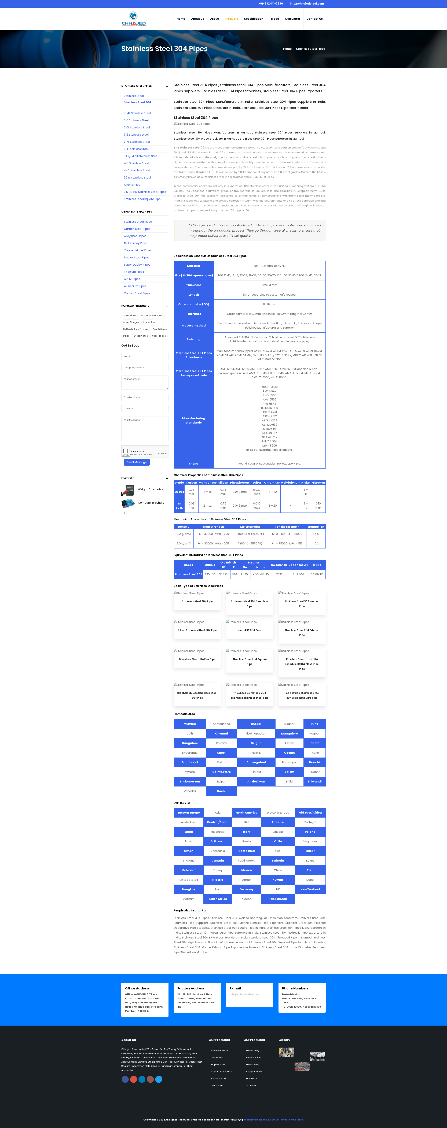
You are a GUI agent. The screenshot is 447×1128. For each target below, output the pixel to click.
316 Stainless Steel (136, 135)
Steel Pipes (129, 315)
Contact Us (314, 19)
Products (231, 19)
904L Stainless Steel (137, 178)
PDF (126, 513)
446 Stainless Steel (137, 170)
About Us (197, 19)
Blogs (275, 19)
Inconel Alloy (253, 1057)
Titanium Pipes (134, 272)
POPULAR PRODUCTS (135, 306)
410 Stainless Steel (136, 163)
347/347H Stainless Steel (141, 156)
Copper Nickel (254, 1071)
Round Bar (149, 322)
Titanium (251, 1085)
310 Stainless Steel (136, 120)
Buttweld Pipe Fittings (135, 329)
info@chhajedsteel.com (245, 994)
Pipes (126, 335)
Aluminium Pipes (135, 286)
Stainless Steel (134, 96)
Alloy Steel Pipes (135, 236)
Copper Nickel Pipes (138, 250)
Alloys (214, 19)
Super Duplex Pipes (137, 265)
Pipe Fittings (160, 329)
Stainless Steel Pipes (136, 86)
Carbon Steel (218, 1078)
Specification (253, 19)
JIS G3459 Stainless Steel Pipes (145, 192)
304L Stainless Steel (137, 113)
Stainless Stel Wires (151, 315)
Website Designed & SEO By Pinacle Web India (273, 1119)
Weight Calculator (150, 489)
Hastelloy (251, 1078)
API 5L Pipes (132, 279)
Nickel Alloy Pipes (136, 243)
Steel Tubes (159, 335)
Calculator (292, 19)
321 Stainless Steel (136, 149)
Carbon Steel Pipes (137, 229)
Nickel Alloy (252, 1064)
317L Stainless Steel (137, 142)
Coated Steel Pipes (137, 293)
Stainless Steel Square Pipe (142, 199)
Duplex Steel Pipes (136, 257)
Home (181, 19)
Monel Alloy (252, 1050)
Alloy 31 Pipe (132, 185)
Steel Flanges (131, 322)
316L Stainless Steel (137, 127)
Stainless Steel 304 (137, 102)
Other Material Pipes (136, 211)
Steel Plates (141, 335)
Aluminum (217, 1085)
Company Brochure (151, 502)
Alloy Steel (217, 1057)
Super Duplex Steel (222, 1071)
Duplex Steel (218, 1064)
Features (127, 478)
